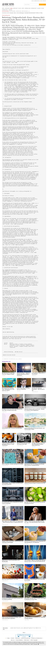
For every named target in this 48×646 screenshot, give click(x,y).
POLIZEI (42, 8)
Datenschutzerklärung (25, 638)
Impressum (17, 638)
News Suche (42, 4)
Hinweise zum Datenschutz (36, 638)
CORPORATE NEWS (18, 11)
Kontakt (12, 638)
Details (32, 644)
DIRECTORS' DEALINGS (25, 11)
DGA (9, 15)
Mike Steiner (26, 640)
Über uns (12, 640)
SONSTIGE (10, 9)
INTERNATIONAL (5, 9)
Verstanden (35, 644)
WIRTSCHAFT (15, 8)
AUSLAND (39, 8)
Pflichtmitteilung (5, 15)
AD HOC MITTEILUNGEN (5, 11)
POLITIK (19, 8)
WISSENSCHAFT (34, 8)
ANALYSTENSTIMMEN (12, 11)
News (8, 638)
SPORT (23, 8)
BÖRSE (11, 8)
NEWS (3, 8)
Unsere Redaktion (19, 640)
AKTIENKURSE (7, 8)
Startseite (11, 12)
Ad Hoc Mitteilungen (20, 12)
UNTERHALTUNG (27, 8)
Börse (15, 12)
